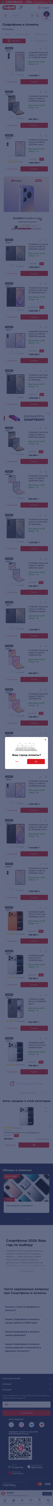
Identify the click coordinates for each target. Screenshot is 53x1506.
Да (36, 761)
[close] (45, 739)
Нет (17, 761)
